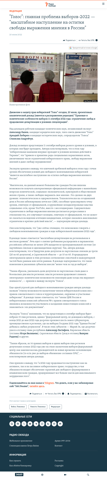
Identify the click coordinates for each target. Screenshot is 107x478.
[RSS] (48, 423)
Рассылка (59, 461)
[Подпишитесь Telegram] (36, 423)
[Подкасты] (54, 423)
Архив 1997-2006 (62, 441)
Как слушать (15, 461)
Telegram (49, 383)
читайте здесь (36, 386)
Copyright (59, 466)
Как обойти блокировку (20, 466)
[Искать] (88, 474)
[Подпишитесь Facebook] (17, 423)
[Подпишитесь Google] (11, 423)
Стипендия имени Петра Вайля (24, 446)
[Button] (69, 40)
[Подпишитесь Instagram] (42, 423)
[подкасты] (42, 474)
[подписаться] (60, 423)
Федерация (15, 11)
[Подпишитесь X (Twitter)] (24, 423)
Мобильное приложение (20, 441)
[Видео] (65, 474)
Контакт (58, 446)
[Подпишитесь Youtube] (30, 423)
